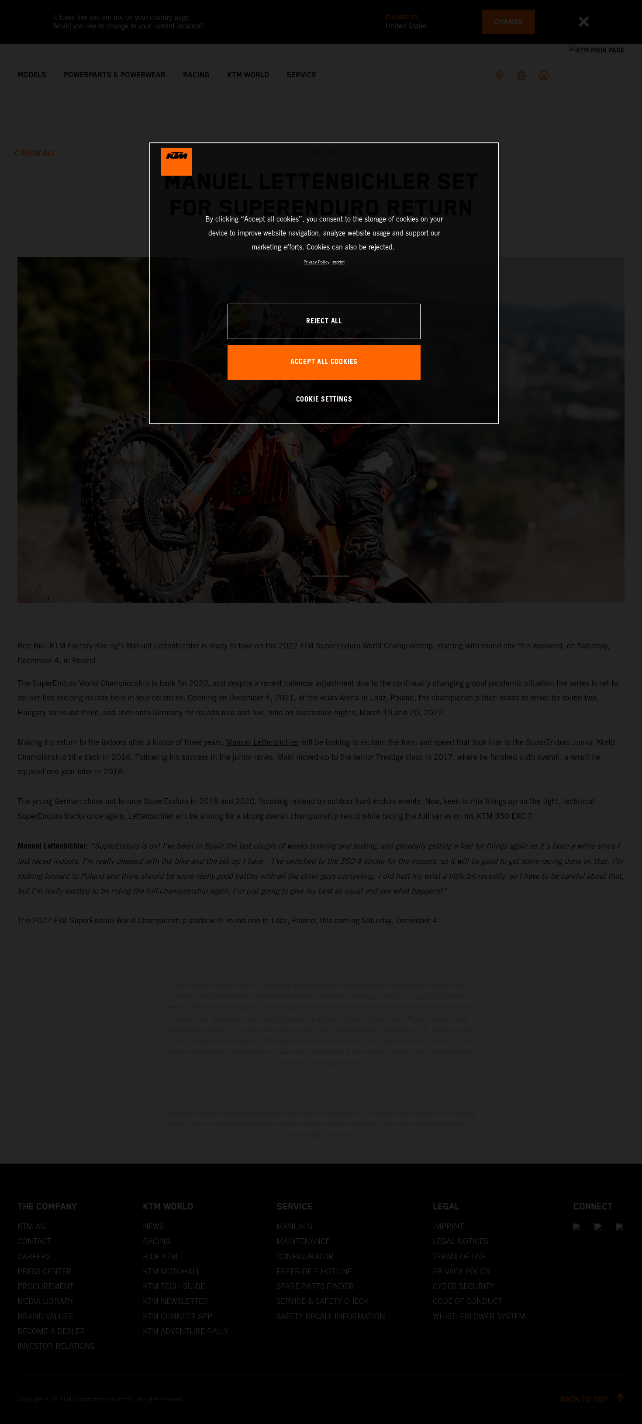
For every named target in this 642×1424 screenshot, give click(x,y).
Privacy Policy (316, 262)
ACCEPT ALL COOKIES (324, 362)
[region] (324, 283)
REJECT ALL (324, 321)
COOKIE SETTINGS (324, 399)
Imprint (338, 262)
